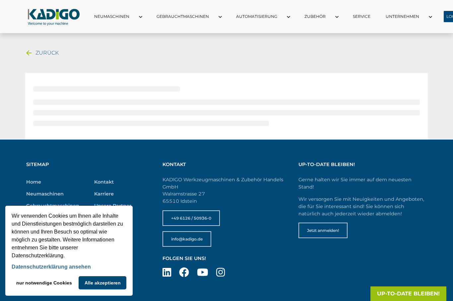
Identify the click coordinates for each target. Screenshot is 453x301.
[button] (134, 16)
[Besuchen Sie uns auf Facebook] (184, 272)
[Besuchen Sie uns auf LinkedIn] (166, 272)
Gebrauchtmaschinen (183, 16)
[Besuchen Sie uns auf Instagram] (220, 272)
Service (361, 16)
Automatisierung (256, 16)
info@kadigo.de (187, 238)
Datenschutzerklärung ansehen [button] (51, 267)
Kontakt (104, 182)
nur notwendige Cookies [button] (44, 282)
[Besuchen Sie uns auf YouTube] (202, 272)
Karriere (104, 194)
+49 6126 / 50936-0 (191, 218)
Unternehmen (402, 16)
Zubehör (315, 16)
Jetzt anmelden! (323, 230)
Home (33, 182)
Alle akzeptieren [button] (103, 282)
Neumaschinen (111, 16)
